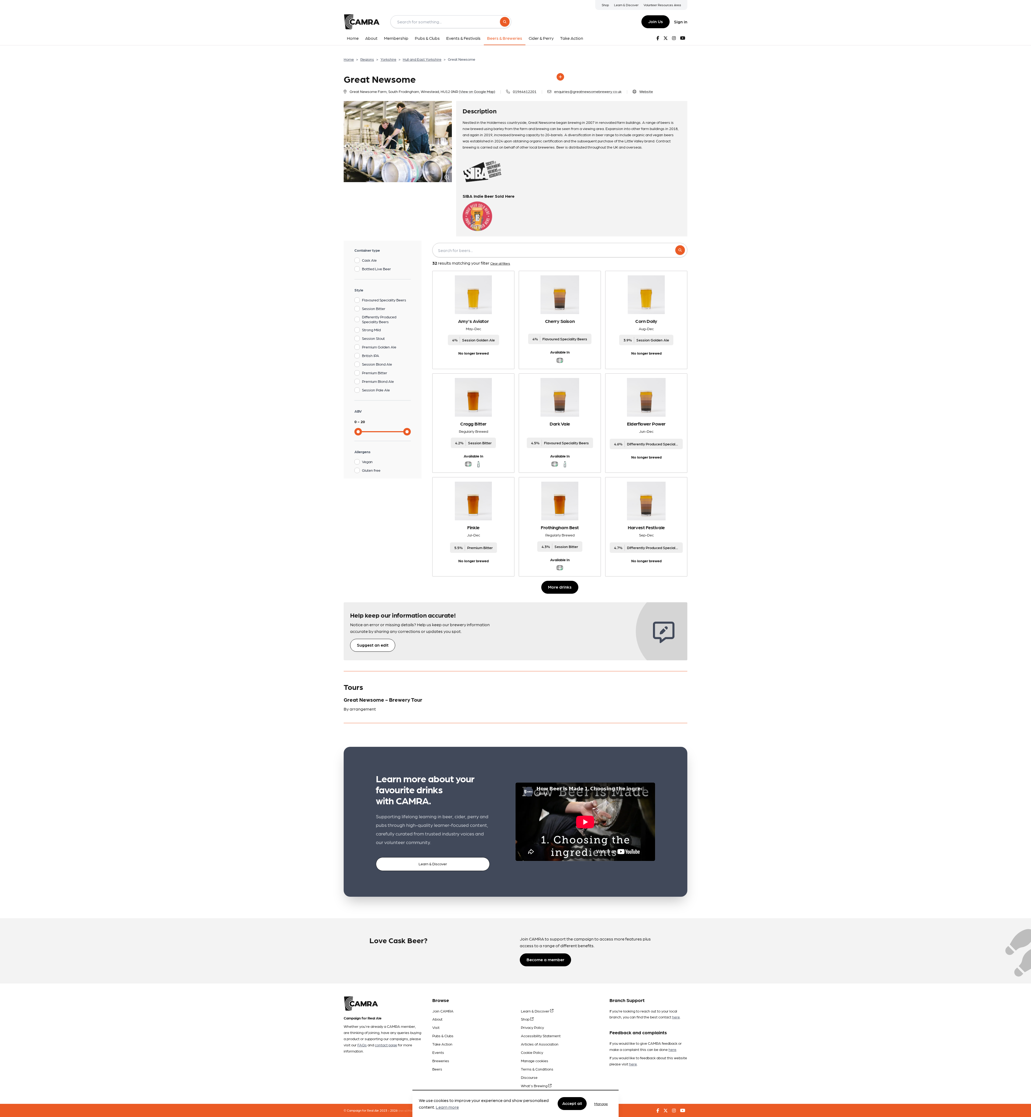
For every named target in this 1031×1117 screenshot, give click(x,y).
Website (646, 91)
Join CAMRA (442, 1011)
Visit (436, 1027)
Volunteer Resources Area (662, 5)
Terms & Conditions (537, 1069)
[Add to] (560, 77)
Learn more (447, 1107)
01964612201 (524, 91)
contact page (386, 1045)
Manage (601, 1103)
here (676, 1017)
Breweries (440, 1060)
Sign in (680, 21)
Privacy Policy (532, 1027)
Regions (367, 59)
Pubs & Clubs (442, 1035)
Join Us (655, 21)
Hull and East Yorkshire (422, 59)
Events (438, 1052)
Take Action (442, 1044)
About (437, 1019)
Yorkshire (388, 59)
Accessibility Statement (541, 1035)
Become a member (545, 959)
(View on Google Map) (477, 91)
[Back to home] (362, 21)
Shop (605, 5)
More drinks (560, 586)
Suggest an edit (373, 644)
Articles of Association (539, 1044)
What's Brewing (534, 1085)
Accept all (572, 1103)
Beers (437, 1069)
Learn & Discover (626, 5)
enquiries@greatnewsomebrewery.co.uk (588, 91)
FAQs (362, 1045)
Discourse (529, 1077)
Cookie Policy (532, 1052)
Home (349, 59)
